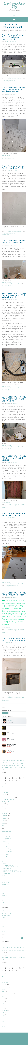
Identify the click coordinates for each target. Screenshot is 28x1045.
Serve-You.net (5, 920)
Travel (3, 822)
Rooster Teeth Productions (8, 897)
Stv (2, 904)
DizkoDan (14, 41)
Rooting (7, 843)
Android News (5, 792)
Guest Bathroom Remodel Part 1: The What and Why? (14, 639)
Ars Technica (5, 912)
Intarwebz (5, 818)
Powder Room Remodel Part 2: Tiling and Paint (13, 763)
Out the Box (16, 1040)
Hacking (4, 841)
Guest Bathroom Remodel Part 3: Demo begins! (14, 514)
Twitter (3, 823)
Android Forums (5, 882)
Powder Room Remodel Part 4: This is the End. (13, 758)
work (3, 825)
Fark (3, 893)
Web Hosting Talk (6, 886)
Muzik (3, 808)
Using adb (7, 848)
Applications (7, 836)
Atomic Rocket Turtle (7, 913)
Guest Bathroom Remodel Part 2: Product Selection (14, 594)
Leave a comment (5, 81)
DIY (6, 78)
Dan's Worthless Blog (14, 5)
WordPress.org (5, 931)
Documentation (5, 801)
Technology (4, 813)
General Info (6, 834)
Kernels (7, 854)
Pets (3, 810)
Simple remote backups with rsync (10, 870)
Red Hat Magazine (6, 919)
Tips (6, 839)
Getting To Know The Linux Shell (10, 866)
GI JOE (3, 875)
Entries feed (4, 928)
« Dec (3, 786)
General (9, 78)
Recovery (7, 846)
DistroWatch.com (6, 915)
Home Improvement (8, 80)
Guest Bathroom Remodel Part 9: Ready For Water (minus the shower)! (14, 90)
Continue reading (6, 77)
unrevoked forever (9, 849)
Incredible (9, 858)
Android (3, 833)
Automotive (4, 794)
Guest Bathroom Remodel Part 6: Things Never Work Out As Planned (14, 295)
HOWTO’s (4, 863)
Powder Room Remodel (8, 799)
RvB (2, 876)
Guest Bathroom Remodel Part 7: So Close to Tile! (14, 242)
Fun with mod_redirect (8, 865)
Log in (3, 926)
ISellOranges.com (6, 902)
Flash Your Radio (9, 853)
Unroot (6, 845)
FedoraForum (5, 917)
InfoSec (4, 817)
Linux (4, 820)
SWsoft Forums (5, 884)
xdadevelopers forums (7, 887)
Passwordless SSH (7, 868)
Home (23, 504)
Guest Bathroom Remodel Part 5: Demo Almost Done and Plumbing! (14, 399)
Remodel (13, 80)
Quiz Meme (4, 895)
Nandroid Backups (9, 851)
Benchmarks (8, 860)
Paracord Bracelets (6, 831)
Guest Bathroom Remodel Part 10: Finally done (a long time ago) (14, 37)
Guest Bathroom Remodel (16, 78)
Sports (3, 811)
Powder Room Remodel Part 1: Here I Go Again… (13, 765)
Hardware (5, 815)
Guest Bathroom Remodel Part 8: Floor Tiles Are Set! (14, 167)
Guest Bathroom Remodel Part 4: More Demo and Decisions (14, 458)
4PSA (3, 910)
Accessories (8, 838)
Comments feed (5, 930)
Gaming (3, 803)
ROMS (6, 856)
